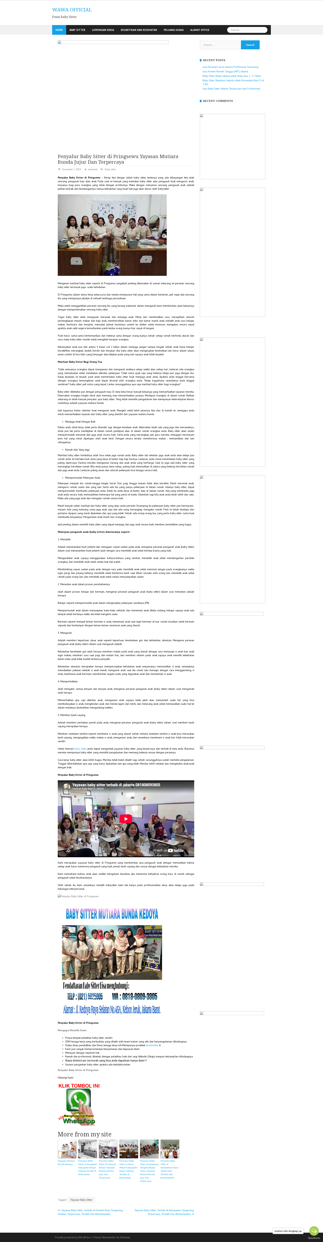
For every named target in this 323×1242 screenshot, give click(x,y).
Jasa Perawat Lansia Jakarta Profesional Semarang (231, 67)
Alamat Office (199, 30)
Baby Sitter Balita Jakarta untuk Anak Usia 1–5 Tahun (232, 76)
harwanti (92, 169)
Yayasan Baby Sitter (81, 1199)
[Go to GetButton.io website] (314, 1238)
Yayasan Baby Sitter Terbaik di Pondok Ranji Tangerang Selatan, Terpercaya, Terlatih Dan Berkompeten (90, 1212)
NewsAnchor (109, 1237)
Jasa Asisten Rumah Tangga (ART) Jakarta (225, 71)
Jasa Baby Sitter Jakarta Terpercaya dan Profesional (231, 88)
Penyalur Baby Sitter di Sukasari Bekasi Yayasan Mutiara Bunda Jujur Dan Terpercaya (107, 1169)
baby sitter (80, 748)
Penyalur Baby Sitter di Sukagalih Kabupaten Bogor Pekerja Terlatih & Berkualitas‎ (87, 1167)
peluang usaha (174, 30)
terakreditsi (152, 1045)
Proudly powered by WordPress (73, 1237)
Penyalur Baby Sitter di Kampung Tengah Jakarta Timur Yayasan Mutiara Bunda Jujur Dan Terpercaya (149, 1170)
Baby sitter (77, 30)
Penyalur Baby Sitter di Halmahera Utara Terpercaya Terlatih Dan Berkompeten (169, 1169)
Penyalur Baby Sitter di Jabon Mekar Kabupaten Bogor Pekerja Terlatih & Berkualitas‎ (128, 1169)
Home (59, 30)
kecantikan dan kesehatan (139, 30)
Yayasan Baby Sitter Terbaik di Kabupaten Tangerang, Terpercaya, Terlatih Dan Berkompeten (164, 1212)
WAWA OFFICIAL (72, 10)
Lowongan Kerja (103, 30)
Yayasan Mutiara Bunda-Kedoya (66, 1162)
